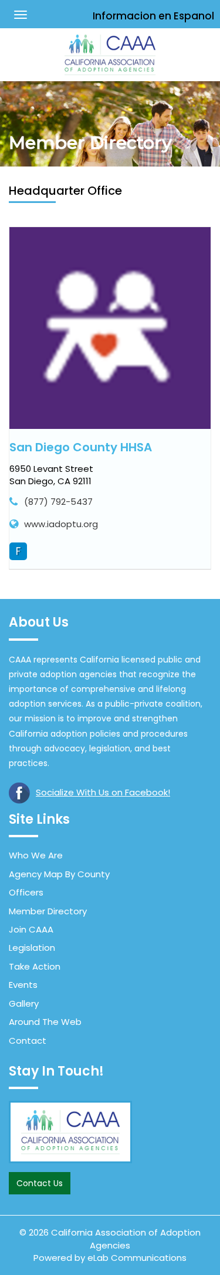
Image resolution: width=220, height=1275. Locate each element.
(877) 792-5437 (58, 501)
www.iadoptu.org (61, 524)
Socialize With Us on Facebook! (103, 792)
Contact (27, 1040)
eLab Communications (137, 1257)
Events (23, 984)
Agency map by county (59, 874)
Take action (34, 966)
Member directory (48, 911)
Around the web (45, 1022)
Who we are (36, 855)
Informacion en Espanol (153, 16)
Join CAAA (31, 929)
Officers (26, 892)
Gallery (24, 1003)
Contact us (39, 1183)
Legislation (32, 947)
